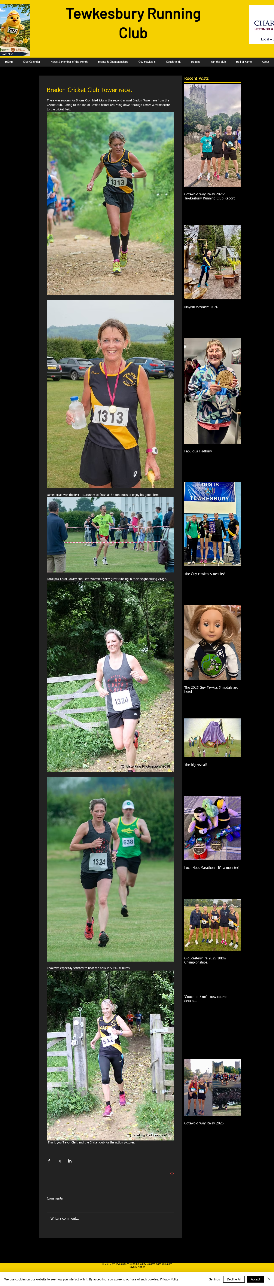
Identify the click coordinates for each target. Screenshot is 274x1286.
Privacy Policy (169, 1279)
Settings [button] (214, 1279)
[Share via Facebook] (49, 1161)
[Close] (268, 1279)
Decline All (234, 1279)
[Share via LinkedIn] (70, 1161)
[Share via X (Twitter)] (59, 1161)
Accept (255, 1279)
